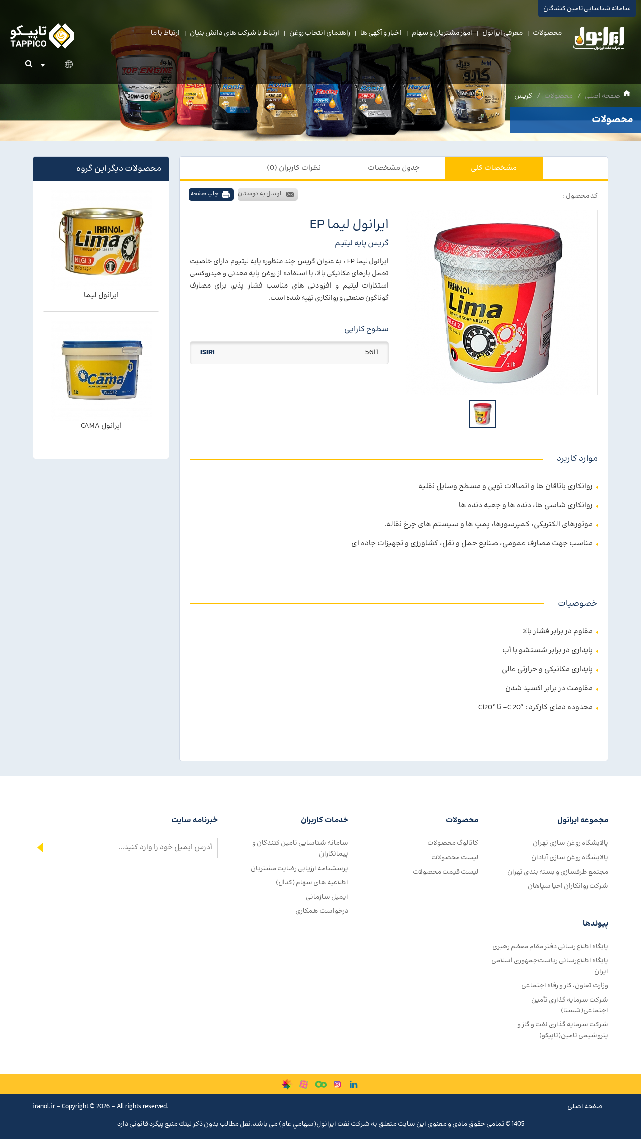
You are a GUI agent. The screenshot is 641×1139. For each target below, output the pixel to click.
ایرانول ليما (101, 295)
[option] (498, 302)
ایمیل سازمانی (327, 897)
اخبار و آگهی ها (381, 33)
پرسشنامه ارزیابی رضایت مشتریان (299, 868)
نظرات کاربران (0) (294, 168)
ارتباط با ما (165, 33)
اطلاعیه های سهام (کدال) (312, 882)
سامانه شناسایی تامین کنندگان (587, 9)
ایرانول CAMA (101, 426)
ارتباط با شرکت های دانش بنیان (234, 33)
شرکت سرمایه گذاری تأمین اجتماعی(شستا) (569, 1005)
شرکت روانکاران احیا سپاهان (568, 886)
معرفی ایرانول (502, 33)
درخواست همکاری (321, 911)
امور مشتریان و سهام (442, 33)
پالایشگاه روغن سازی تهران (570, 843)
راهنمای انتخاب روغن (319, 33)
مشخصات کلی (494, 168)
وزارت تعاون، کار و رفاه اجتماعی (564, 985)
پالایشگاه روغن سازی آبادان (569, 857)
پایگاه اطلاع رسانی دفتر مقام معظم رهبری (550, 946)
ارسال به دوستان (259, 194)
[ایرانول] (599, 41)
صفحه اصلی (602, 96)
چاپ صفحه (204, 194)
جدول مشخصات (394, 168)
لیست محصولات (454, 857)
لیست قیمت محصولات (445, 872)
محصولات (547, 33)
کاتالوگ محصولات (452, 843)
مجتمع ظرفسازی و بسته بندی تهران (557, 872)
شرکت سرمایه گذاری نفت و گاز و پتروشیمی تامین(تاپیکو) (562, 1029)
